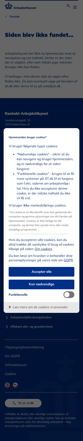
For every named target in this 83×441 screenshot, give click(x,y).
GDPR (68, 260)
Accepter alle (42, 272)
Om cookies (43, 249)
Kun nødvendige (41, 284)
